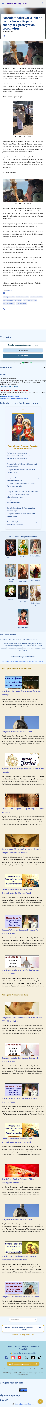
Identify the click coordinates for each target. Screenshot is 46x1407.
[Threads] (33, 1357)
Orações (25, 1346)
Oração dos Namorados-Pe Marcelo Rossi (20, 1297)
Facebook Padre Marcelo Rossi (15, 398)
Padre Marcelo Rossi (10, 396)
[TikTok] (39, 1357)
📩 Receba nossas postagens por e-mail (23, 1364)
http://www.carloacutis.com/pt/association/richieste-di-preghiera (23, 661)
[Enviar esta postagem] (4, 294)
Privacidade (23, 1349)
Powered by (17, 363)
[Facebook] (6, 1357)
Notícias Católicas (30, 300)
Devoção (6, 297)
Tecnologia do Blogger (24, 1404)
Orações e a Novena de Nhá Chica (17, 732)
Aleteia (9, 291)
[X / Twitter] (26, 1357)
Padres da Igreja (8, 303)
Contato (34, 1346)
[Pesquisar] (43, 3)
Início (10, 1346)
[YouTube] (19, 1357)
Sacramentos (21, 303)
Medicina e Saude (36, 297)
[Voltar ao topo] (40, 1401)
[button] (4, 36)
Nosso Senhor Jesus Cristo (12, 300)
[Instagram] (13, 1357)
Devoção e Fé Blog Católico (17, 3)
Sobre (17, 1346)
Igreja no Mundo (22, 297)
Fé (13, 297)
